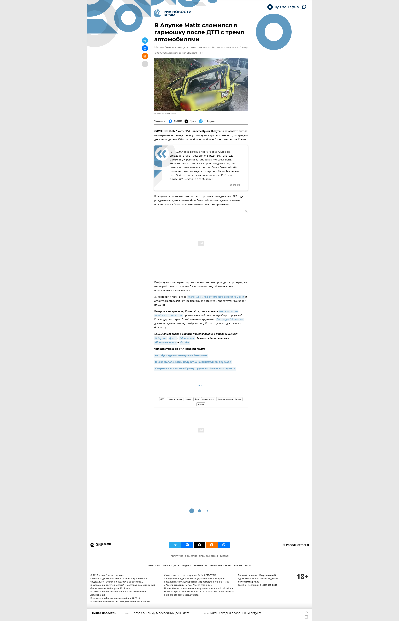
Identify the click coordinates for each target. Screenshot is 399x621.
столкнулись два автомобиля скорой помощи (216, 297)
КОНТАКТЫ (200, 566)
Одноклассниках (166, 343)
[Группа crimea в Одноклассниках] (212, 545)
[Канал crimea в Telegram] (175, 545)
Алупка (200, 404)
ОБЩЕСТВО (191, 556)
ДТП (162, 399)
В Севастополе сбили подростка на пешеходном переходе (193, 362)
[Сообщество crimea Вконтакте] (187, 545)
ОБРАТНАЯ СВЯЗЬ (220, 566)
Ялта (197, 399)
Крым (188, 399)
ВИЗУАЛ (223, 556)
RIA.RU (238, 566)
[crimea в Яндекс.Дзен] (199, 545)
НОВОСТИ (154, 566)
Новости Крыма (175, 399)
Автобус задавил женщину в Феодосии (181, 356)
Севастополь (208, 399)
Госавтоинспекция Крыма (229, 399)
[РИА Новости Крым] (172, 13)
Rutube (184, 343)
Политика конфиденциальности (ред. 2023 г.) (115, 598)
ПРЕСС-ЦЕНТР (171, 566)
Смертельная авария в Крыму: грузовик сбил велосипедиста (195, 369)
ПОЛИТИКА (177, 556)
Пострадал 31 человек (230, 319)
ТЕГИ (248, 566)
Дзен (172, 338)
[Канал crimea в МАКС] (224, 545)
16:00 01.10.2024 (161, 53)
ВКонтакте (187, 338)
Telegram (160, 338)
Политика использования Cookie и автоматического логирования (119, 593)
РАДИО (186, 566)
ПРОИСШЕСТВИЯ (208, 556)
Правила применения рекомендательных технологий (120, 601)
